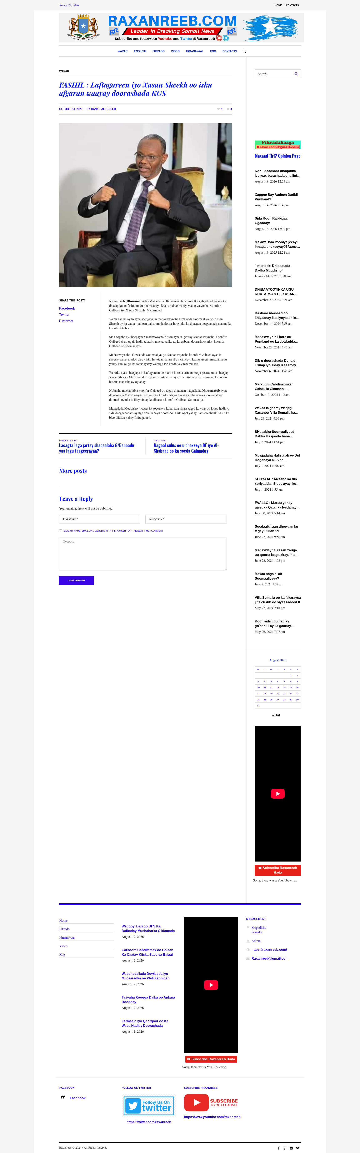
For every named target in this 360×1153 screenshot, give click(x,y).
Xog (62, 954)
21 (284, 693)
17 (258, 693)
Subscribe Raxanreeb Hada (280, 870)
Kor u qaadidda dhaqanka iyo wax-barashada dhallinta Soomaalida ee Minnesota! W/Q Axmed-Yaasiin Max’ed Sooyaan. (277, 173)
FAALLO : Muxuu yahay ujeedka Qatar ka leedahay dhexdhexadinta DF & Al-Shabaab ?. (275, 505)
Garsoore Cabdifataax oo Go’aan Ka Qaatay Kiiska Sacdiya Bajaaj (147, 952)
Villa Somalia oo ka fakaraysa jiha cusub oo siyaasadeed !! (278, 600)
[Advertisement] (275, 113)
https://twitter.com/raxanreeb (148, 1122)
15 (291, 687)
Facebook (67, 308)
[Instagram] (291, 1148)
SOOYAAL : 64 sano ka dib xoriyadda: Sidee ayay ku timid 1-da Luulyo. (276, 481)
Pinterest (66, 321)
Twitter (64, 314)
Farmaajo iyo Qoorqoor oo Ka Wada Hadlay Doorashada (145, 1023)
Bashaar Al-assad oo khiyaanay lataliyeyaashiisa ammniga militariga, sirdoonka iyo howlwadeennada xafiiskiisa (277, 315)
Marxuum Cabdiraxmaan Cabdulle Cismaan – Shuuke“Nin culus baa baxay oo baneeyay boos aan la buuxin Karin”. (278, 387)
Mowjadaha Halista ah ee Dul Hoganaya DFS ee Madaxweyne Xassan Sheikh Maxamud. (277, 458)
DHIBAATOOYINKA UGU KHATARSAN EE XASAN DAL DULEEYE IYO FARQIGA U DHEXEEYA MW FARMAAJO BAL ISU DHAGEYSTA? (277, 292)
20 (277, 693)
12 (271, 687)
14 (284, 687)
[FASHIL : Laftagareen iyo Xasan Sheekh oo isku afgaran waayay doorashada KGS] (145, 205)
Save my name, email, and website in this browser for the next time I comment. (114, 531)
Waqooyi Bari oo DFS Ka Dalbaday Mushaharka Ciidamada (148, 929)
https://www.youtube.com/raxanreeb (212, 1117)
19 (271, 693)
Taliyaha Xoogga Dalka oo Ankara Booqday (148, 1000)
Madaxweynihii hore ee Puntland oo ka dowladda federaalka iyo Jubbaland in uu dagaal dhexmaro (276, 339)
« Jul (276, 715)
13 (277, 687)
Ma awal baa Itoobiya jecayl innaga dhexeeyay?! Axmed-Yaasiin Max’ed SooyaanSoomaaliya (277, 244)
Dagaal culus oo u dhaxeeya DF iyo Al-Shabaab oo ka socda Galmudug (186, 448)
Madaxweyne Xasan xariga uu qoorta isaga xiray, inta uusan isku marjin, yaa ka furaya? (276, 552)
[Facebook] (278, 1148)
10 (258, 687)
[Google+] (285, 1148)
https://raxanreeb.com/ (269, 949)
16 (297, 687)
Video (63, 946)
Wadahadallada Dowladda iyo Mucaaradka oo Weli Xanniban (146, 976)
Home (63, 920)
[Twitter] (297, 1148)
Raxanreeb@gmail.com (269, 958)
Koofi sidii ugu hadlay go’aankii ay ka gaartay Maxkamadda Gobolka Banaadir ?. (273, 624)
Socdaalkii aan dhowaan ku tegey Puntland (276, 529)
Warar (64, 71)
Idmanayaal (67, 937)
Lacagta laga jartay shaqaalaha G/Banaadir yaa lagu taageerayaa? (97, 448)
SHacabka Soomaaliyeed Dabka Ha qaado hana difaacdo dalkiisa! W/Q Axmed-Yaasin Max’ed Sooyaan (274, 434)
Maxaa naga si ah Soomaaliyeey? (268, 576)
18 (265, 693)
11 (265, 687)
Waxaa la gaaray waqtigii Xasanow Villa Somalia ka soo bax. (275, 410)
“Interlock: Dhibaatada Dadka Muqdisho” (272, 268)
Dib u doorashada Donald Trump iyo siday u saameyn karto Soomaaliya (276, 363)
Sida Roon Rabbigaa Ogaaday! (271, 221)
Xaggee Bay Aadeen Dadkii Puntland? (276, 197)
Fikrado (64, 929)
